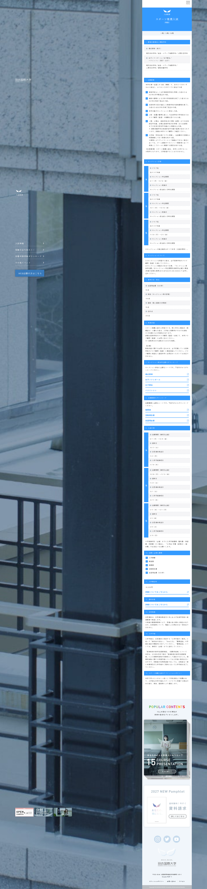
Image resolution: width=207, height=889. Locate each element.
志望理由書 (150, 420)
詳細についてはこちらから (156, 592)
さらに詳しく (167, 771)
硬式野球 (149, 374)
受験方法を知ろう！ (25, 249)
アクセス (182, 881)
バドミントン (151, 390)
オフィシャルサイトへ (156, 881)
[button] (188, 2)
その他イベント (23, 262)
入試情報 (19, 243)
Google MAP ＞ (167, 877)
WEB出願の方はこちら (30, 273)
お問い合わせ (171, 881)
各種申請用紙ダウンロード (28, 256)
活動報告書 (150, 415)
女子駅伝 (149, 385)
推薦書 (148, 409)
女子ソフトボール (152, 379)
